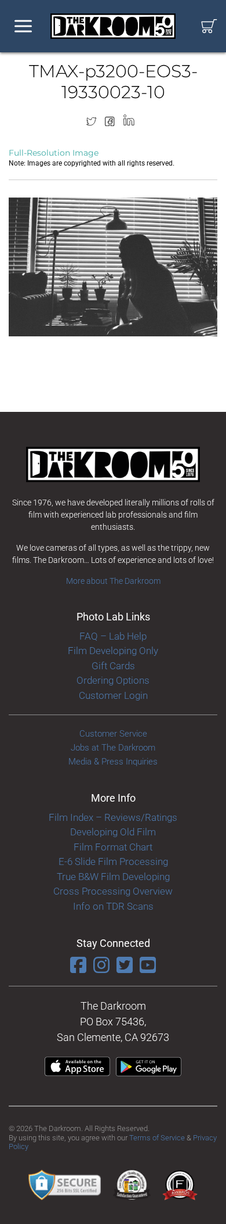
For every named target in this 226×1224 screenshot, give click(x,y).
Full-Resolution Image (54, 153)
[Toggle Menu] (23, 26)
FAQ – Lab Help (113, 636)
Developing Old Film (113, 832)
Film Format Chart (113, 847)
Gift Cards (113, 666)
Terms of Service (157, 1137)
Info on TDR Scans (113, 906)
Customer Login (113, 695)
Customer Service (113, 733)
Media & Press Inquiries (113, 761)
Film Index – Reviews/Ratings (113, 817)
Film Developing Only (113, 650)
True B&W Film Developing (113, 876)
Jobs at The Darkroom (113, 747)
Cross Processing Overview (113, 891)
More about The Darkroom (113, 581)
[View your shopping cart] (209, 26)
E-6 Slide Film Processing (113, 861)
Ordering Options (113, 680)
